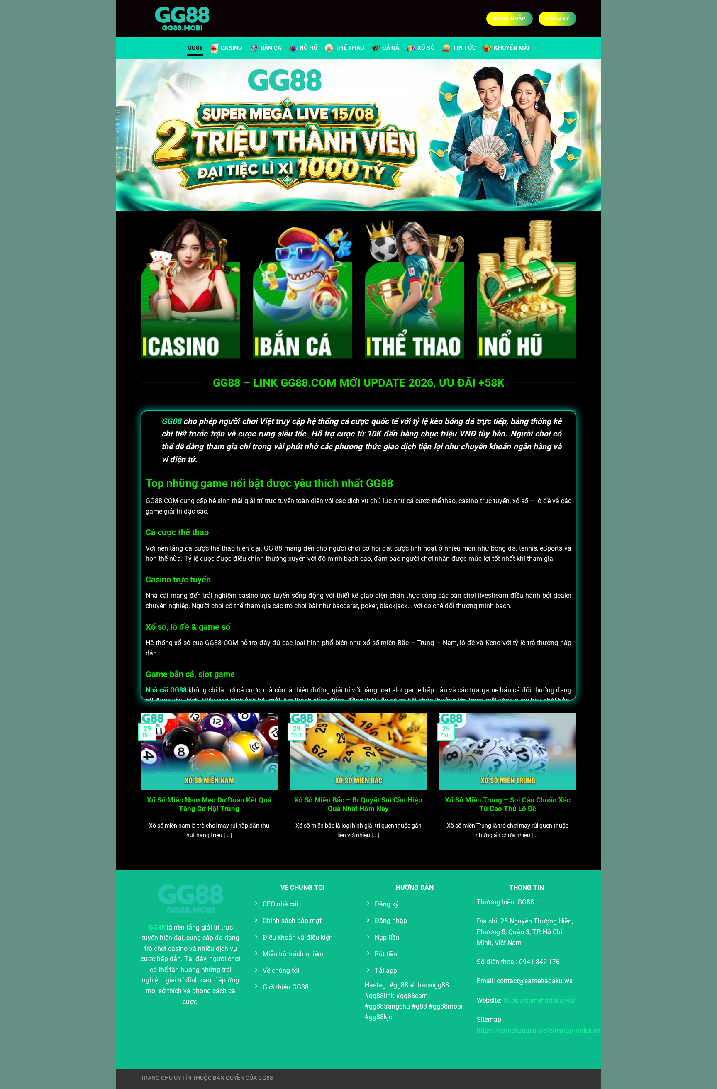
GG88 (195, 47)
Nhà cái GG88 (166, 690)
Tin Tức (464, 47)
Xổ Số (426, 47)
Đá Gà (390, 47)
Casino (232, 47)
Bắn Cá (271, 47)
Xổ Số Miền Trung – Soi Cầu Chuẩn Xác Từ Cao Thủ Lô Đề (508, 804)
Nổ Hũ (308, 47)
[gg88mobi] (182, 19)
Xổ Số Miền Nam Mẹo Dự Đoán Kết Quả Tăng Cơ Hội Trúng (209, 804)
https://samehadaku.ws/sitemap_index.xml (540, 1030)
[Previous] (139, 786)
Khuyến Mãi (511, 47)
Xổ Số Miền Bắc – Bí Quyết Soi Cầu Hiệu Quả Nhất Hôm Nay (358, 804)
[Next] (578, 786)
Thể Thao (349, 47)
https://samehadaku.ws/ (539, 1000)
